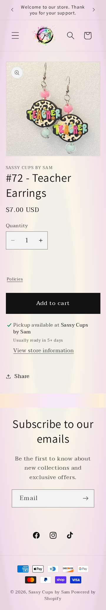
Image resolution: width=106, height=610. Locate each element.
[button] (15, 35)
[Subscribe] (85, 498)
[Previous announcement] (12, 9)
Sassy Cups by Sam (49, 592)
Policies (15, 279)
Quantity (17, 225)
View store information (43, 350)
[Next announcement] (93, 9)
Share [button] (21, 376)
